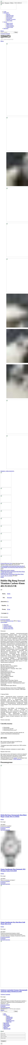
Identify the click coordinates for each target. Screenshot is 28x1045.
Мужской (9, 597)
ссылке (15, 758)
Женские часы (9, 16)
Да (7, 601)
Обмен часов (9, 24)
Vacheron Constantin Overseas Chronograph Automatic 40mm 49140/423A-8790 (14, 990)
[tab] (15, 624)
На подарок (9, 18)
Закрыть (2, 1010)
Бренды (8, 14)
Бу (7, 613)
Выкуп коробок (10, 25)
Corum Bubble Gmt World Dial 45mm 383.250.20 (12, 567)
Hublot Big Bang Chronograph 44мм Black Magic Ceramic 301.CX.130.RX (14, 815)
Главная (3, 563)
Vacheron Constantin (5, 994)
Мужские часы (10, 15)
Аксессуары (9, 20)
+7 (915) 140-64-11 (17, 759)
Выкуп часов (9, 23)
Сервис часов (9, 27)
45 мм (8, 609)
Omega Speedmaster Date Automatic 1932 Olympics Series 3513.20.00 (13, 870)
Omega (2, 873)
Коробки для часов (11, 19)
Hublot (2, 577)
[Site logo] (8, 9)
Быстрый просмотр (5, 829)
